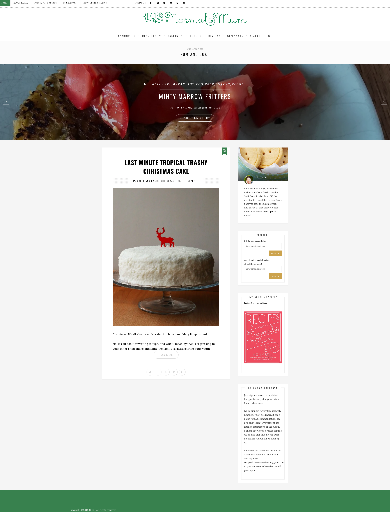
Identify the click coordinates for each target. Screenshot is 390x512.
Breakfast (184, 84)
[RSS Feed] (177, 2)
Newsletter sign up (95, 3)
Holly (189, 107)
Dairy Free (160, 84)
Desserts (149, 36)
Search (255, 36)
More (193, 36)
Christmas (167, 180)
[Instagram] (183, 2)
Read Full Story (195, 118)
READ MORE (166, 355)
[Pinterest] (164, 2)
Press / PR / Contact (45, 3)
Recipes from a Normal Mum (255, 303)
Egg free (205, 84)
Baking (173, 36)
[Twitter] (158, 2)
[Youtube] (171, 2)
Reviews (214, 36)
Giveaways (235, 36)
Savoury (124, 36)
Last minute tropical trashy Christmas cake (166, 166)
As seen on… (70, 3)
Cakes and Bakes (148, 180)
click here (257, 403)
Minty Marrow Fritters (195, 96)
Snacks (223, 84)
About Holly (21, 3)
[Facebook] (151, 2)
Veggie (239, 84)
